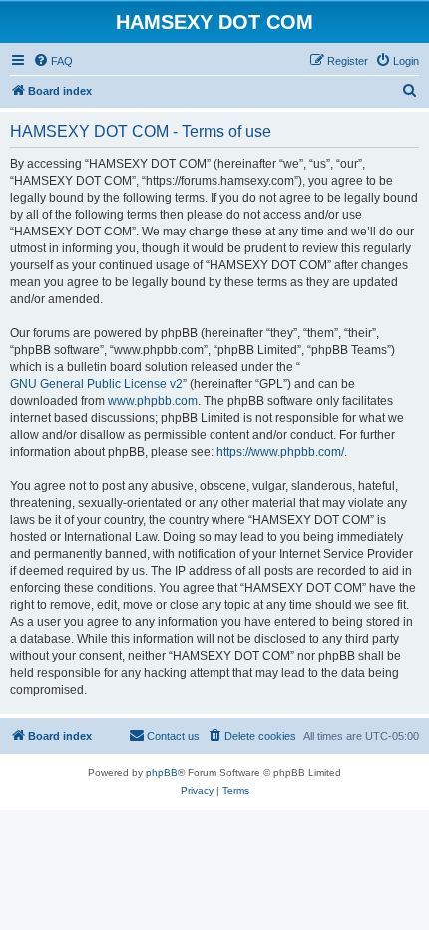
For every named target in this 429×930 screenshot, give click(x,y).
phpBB (162, 772)
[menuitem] (53, 61)
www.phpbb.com (153, 401)
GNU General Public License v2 (96, 384)
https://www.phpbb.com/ (280, 452)
